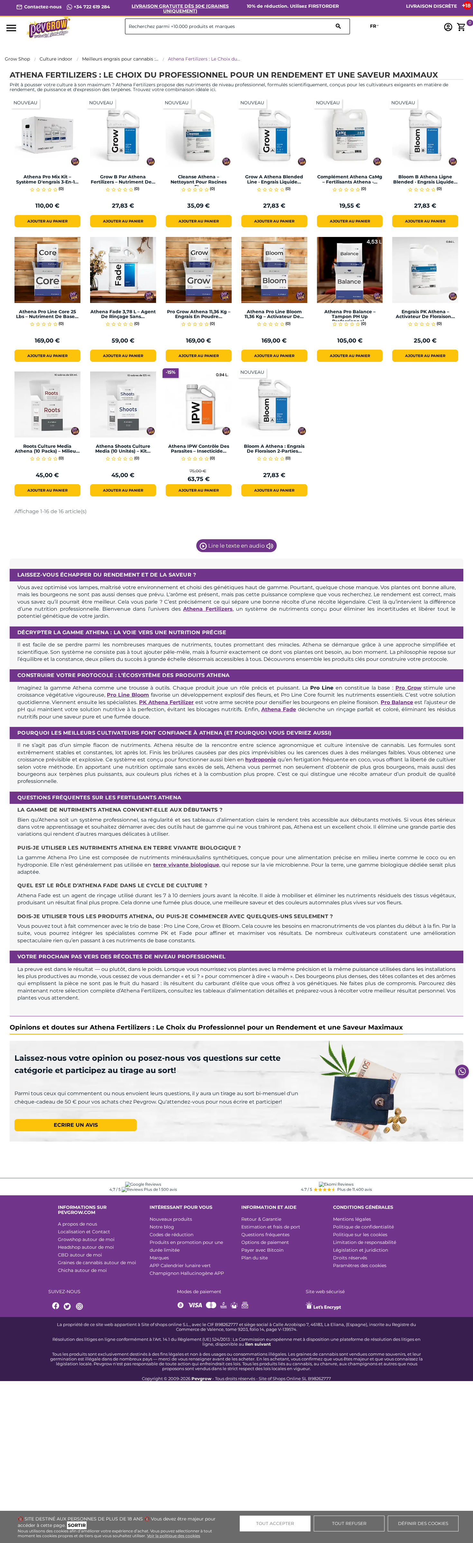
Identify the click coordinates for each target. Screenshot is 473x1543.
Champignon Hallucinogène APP (187, 1273)
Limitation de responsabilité (364, 1242)
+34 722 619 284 (91, 7)
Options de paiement (265, 1242)
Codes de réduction (171, 1234)
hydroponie (260, 760)
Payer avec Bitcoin (262, 1250)
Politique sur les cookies (360, 1234)
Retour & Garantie (261, 1219)
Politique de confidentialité (363, 1227)
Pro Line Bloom (128, 695)
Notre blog (162, 1227)
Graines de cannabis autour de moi (97, 1262)
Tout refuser (349, 1523)
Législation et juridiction (360, 1250)
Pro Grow (408, 688)
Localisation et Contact (84, 1232)
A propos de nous (77, 1224)
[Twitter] (68, 1307)
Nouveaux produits (171, 1219)
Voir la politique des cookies (173, 1535)
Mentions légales (352, 1219)
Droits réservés (350, 1258)
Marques (159, 1258)
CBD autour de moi (80, 1255)
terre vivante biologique (186, 865)
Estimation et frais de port (270, 1227)
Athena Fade (278, 709)
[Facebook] (55, 1307)
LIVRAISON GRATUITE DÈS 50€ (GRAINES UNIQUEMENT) (180, 8)
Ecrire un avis (76, 1125)
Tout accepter (275, 1523)
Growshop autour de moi (86, 1239)
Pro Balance (397, 702)
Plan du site (254, 1258)
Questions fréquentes (265, 1234)
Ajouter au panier (47, 221)
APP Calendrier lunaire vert (180, 1265)
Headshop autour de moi (86, 1247)
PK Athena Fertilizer (166, 702)
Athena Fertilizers (207, 609)
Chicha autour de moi (82, 1270)
